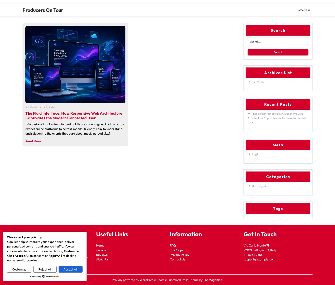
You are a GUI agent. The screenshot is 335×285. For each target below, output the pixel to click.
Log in (255, 154)
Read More (33, 141)
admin (33, 107)
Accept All (70, 269)
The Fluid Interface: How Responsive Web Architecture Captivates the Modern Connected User (73, 115)
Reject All (45, 269)
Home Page (303, 10)
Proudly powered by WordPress (133, 280)
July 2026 (258, 82)
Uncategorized (261, 186)
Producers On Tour (42, 10)
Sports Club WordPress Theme (178, 280)
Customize (19, 269)
